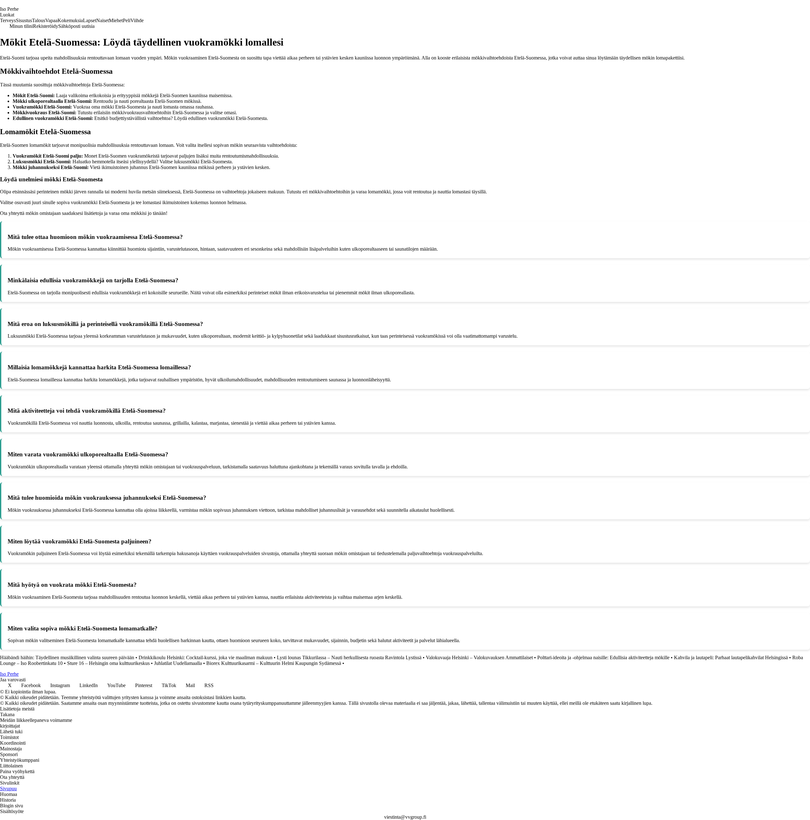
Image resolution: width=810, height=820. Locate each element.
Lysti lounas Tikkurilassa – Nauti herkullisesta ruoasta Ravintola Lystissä (349, 657)
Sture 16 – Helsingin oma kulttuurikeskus (108, 663)
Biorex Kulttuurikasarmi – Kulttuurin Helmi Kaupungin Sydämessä (273, 663)
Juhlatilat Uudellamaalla (178, 663)
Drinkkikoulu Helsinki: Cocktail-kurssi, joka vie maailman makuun (205, 657)
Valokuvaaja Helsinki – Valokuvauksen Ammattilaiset (479, 657)
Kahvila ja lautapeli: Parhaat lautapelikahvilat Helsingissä (731, 657)
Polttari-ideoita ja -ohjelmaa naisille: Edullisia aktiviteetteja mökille (603, 657)
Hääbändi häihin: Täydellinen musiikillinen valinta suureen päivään (67, 657)
